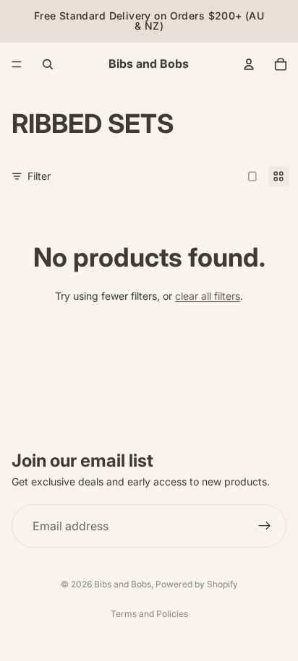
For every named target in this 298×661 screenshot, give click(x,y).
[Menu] (16, 64)
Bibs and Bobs (122, 584)
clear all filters (207, 296)
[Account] (249, 64)
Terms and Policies (149, 613)
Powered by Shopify (197, 584)
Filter (39, 176)
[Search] (48, 64)
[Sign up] (265, 526)
